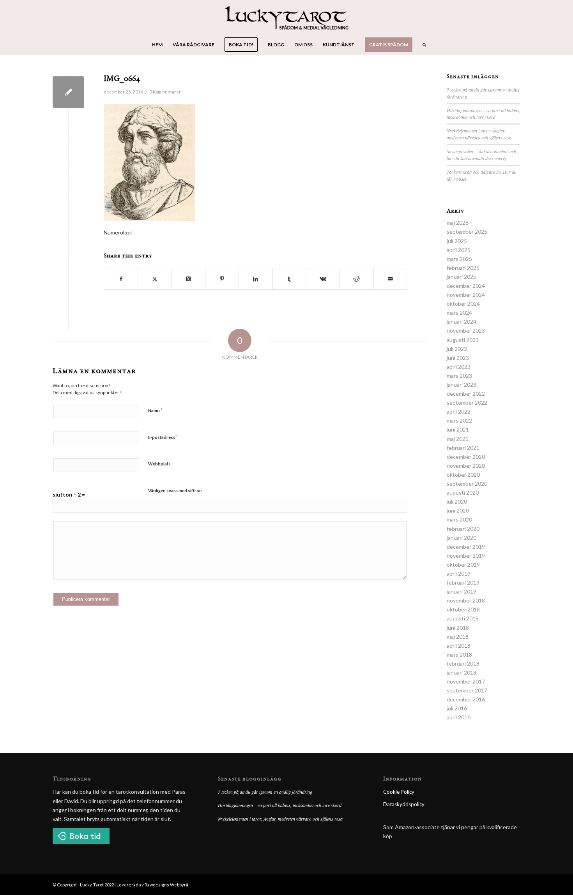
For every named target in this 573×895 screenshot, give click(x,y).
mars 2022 (459, 420)
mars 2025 (459, 258)
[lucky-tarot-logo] (286, 17)
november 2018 (466, 600)
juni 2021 (458, 429)
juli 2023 (457, 348)
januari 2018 (461, 672)
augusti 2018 (463, 618)
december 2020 (466, 456)
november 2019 (466, 555)
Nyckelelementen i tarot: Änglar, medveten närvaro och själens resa (479, 134)
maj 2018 (458, 636)
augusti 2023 (463, 340)
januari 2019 (461, 591)
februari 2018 (463, 663)
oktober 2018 (463, 609)
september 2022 (467, 402)
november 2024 (466, 294)
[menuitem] (157, 45)
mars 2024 (459, 312)
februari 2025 (463, 267)
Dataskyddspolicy (403, 804)
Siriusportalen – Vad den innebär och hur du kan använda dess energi (481, 154)
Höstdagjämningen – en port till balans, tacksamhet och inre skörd (483, 113)
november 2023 (466, 330)
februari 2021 (463, 447)
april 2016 (458, 717)
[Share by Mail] (390, 278)
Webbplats (159, 463)
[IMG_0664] (68, 92)
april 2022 (458, 411)
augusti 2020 (463, 492)
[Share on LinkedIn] (255, 278)
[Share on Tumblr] (289, 278)
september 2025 (467, 231)
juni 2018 (458, 627)
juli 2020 (457, 501)
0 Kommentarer (165, 91)
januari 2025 (461, 276)
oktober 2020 (463, 474)
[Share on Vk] (323, 278)
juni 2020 (458, 510)
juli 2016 (457, 708)
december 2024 (466, 285)
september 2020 (467, 483)
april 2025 (458, 250)
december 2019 (466, 546)
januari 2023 (461, 384)
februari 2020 (463, 528)
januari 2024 (461, 321)
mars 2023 (459, 375)
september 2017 (467, 690)
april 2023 (458, 366)
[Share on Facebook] (121, 278)
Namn (155, 410)
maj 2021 (458, 438)
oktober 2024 (463, 303)
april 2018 (458, 645)
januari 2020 (461, 537)
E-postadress (163, 437)
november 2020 (466, 465)
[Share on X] (154, 278)
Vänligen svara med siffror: (175, 490)
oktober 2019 (463, 564)
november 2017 (466, 681)
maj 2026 (458, 222)
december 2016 (466, 699)
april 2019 (458, 573)
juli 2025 (457, 241)
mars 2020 (459, 519)
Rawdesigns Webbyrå (166, 884)
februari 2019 (463, 582)
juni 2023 (458, 357)
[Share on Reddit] (356, 278)
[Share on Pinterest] (222, 278)
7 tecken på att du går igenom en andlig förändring (265, 792)
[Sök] (421, 45)
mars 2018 (459, 654)
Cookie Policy (398, 792)
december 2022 (466, 393)
